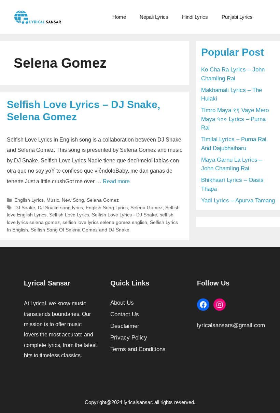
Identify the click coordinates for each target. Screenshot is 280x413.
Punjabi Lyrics (237, 17)
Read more (116, 181)
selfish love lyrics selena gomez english (104, 222)
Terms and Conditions (138, 349)
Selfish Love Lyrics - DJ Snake (124, 214)
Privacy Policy (128, 337)
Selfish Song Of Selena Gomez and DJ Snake (80, 229)
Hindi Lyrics (195, 17)
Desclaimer (124, 326)
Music (52, 200)
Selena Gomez (103, 200)
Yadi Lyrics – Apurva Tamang (238, 200)
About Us (122, 302)
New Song (73, 200)
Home (119, 17)
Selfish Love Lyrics (69, 214)
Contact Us (124, 314)
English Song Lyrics (107, 207)
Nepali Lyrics (154, 17)
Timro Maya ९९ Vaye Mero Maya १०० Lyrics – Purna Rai (235, 119)
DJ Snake (24, 207)
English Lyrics (29, 200)
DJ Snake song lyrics (60, 207)
